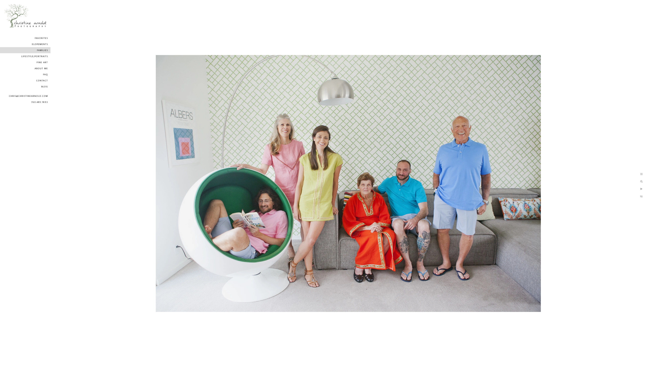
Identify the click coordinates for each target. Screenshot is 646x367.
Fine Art (42, 62)
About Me (41, 68)
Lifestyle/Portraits (34, 56)
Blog (44, 86)
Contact (42, 80)
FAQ (45, 74)
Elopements (40, 44)
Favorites (41, 38)
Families (42, 50)
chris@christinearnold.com (28, 96)
